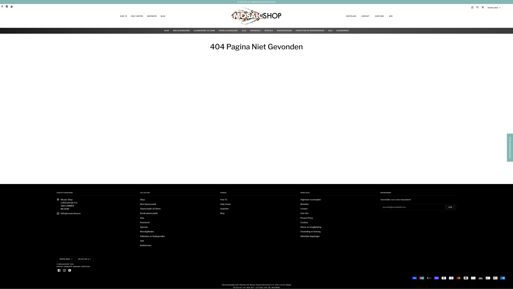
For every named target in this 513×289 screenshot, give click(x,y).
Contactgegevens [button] (65, 193)
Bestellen (351, 16)
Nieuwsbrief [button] (385, 193)
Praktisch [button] (305, 193)
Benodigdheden (147, 232)
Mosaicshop (64, 264)
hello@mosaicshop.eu (71, 213)
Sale (142, 241)
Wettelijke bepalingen (310, 236)
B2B (391, 16)
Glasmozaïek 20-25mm (150, 209)
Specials (144, 227)
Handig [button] (223, 193)
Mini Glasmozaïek (148, 204)
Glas (142, 218)
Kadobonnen (145, 245)
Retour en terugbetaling (310, 227)
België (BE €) (83, 259)
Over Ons (379, 16)
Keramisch (145, 222)
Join (450, 207)
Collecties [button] (145, 193)
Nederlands (493, 8)
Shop (142, 200)
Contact (366, 16)
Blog (163, 16)
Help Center (137, 16)
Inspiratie (152, 16)
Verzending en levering (310, 232)
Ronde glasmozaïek (149, 213)
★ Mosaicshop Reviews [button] (510, 147)
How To (123, 16)
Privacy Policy (306, 218)
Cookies (304, 222)
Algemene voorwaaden (310, 200)
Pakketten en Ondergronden (152, 236)
